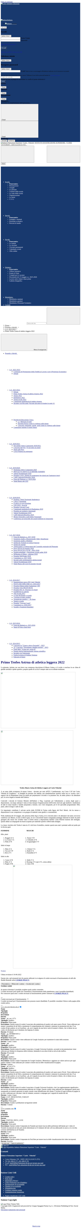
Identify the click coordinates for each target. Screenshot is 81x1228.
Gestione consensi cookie (13, 1190)
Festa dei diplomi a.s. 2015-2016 (24, 625)
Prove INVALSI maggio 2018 (24, 548)
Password (24, 40)
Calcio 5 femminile (20, 501)
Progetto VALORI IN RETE (23, 588)
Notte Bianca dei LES (21, 481)
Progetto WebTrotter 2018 (22, 556)
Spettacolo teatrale (20, 545)
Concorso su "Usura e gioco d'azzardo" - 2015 (29, 645)
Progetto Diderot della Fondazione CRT (27, 586)
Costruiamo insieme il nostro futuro (25, 427)
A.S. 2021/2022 (10, 329)
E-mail (23, 71)
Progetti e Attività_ (11, 327)
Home (7, 325)
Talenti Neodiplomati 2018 (22, 562)
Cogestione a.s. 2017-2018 (22, 558)
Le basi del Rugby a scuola (23, 595)
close (3, 164)
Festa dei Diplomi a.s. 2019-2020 (25, 479)
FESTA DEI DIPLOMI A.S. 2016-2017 (27, 584)
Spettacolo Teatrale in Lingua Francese (26, 543)
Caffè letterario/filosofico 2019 (24, 515)
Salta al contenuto (7, 2)
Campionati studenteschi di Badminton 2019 (28, 509)
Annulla (4, 141)
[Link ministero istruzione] (10, 4)
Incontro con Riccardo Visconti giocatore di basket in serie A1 (34, 403)
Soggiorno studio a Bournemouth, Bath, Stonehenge (31, 539)
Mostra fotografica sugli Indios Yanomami (27, 517)
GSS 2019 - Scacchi (20, 505)
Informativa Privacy (11, 1181)
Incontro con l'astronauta (22, 653)
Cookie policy (9, 1177)
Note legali (8, 1179)
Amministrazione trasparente (14, 1192)
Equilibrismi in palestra (21, 592)
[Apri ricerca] (63, 154)
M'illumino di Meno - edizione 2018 (26, 554)
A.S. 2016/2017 (14, 580)
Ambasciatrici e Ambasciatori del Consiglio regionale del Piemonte (36, 546)
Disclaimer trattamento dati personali (13, 1210)
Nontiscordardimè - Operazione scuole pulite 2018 (30, 552)
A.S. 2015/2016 (14, 623)
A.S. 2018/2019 (14, 498)
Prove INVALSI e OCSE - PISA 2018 (26, 550)
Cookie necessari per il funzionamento (14, 999)
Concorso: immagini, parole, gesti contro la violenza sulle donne (39, 425)
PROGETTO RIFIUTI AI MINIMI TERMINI (29, 472)
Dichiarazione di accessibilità (14, 1184)
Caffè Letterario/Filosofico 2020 (24, 477)
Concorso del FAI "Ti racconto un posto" (27, 448)
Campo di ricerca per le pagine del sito (13, 323)
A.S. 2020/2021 (14, 444)
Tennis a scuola (19, 601)
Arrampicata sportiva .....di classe (25, 599)
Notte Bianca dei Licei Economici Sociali (27, 564)
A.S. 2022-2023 (14, 370)
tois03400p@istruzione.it (26, 1163)
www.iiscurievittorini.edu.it (10, 1007)
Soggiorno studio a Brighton (23, 541)
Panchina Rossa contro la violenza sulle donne (33, 424)
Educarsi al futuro (19, 657)
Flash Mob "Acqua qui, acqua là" (25, 649)
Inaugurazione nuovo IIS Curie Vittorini (27, 582)
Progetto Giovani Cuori (21, 507)
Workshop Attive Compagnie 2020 (25, 470)
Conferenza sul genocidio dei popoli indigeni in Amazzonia (33, 519)
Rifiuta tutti (18, 984)
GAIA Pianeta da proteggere (23, 451)
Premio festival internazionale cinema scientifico (29, 651)
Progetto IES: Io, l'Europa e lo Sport (26, 590)
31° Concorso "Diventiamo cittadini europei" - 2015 (31, 647)
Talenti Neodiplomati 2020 (22, 474)
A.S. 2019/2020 (14, 468)
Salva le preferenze (17, 1143)
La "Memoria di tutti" (25, 422)
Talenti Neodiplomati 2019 (22, 513)
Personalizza (6, 984)
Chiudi (3, 87)
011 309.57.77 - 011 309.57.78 (18, 1161)
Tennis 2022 (18, 396)
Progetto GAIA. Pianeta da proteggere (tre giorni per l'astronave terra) (37, 475)
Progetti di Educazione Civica (24, 420)
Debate (16, 374)
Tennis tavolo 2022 (20, 399)
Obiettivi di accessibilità (13, 1186)
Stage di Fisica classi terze (22, 627)
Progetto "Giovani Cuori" (22, 603)
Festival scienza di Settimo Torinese (25, 655)
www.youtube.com (7, 1109)
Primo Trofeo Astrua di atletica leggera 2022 (28, 394)
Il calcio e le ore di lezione (22, 503)
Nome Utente (25, 38)
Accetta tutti (33, 984)
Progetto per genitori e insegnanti (24, 511)
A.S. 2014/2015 (14, 643)
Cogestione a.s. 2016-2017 (22, 605)
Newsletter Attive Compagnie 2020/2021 (27, 446)
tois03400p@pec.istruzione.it (27, 1165)
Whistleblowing (10, 1188)
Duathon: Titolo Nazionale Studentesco (27, 499)
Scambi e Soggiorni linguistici (23, 607)
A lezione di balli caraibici (22, 597)
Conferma (11, 141)
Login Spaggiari (55, 75)
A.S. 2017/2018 (14, 535)
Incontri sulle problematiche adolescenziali (28, 560)
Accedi (4, 27)
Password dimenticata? (8, 44)
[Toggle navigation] (17, 154)
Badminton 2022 (19, 398)
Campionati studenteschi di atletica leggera (28, 401)
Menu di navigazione (39, 349)
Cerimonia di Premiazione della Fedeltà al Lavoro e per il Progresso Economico (40, 372)
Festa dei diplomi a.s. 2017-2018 (24, 537)
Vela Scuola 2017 (19, 593)
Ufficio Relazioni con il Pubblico (16, 1182)
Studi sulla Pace (19, 449)
